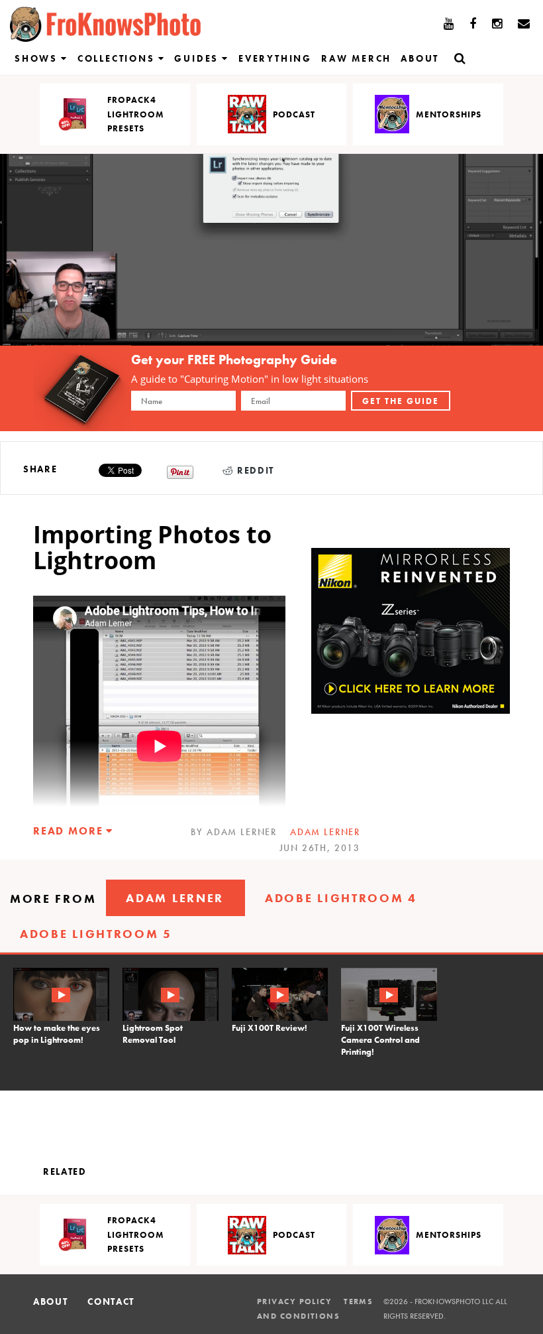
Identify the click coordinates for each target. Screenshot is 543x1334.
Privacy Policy (294, 1301)
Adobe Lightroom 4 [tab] (341, 897)
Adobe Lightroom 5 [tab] (96, 933)
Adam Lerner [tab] (175, 897)
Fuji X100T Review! (269, 1028)
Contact (110, 1301)
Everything (275, 58)
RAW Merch (356, 58)
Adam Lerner (325, 832)
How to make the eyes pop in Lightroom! (56, 1033)
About (420, 58)
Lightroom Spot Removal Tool (153, 1033)
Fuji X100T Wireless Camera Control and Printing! (380, 1039)
